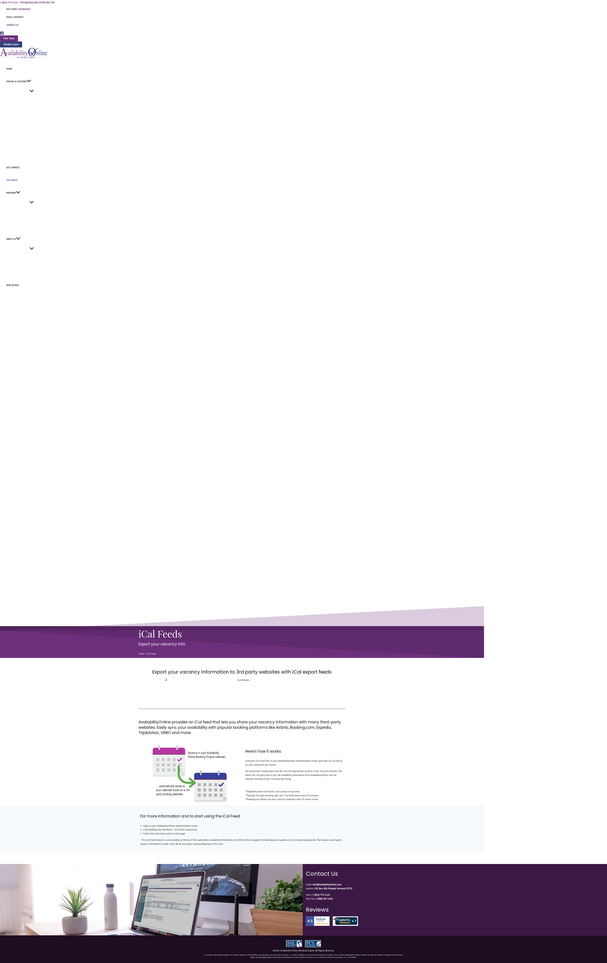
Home (9, 68)
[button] (9, 38)
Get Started (12, 167)
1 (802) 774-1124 (8, 2)
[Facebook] (2, 34)
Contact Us (12, 25)
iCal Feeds (11, 180)
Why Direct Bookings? (18, 9)
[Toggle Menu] (31, 91)
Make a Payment (15, 17)
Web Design (12, 285)
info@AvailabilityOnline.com (37, 2)
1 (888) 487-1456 (324, 898)
